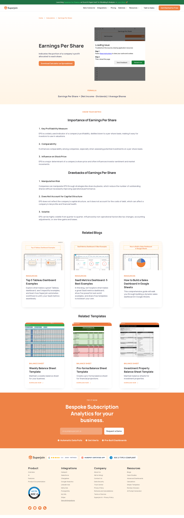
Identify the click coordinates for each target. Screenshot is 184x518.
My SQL (63, 494)
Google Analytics (67, 482)
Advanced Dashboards (135, 478)
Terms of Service (100, 494)
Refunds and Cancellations (103, 491)
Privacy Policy (99, 488)
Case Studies (132, 475)
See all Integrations (68, 500)
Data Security (99, 482)
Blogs (129, 472)
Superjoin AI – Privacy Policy (104, 497)
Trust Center (98, 485)
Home (41, 18)
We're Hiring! (98, 475)
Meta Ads (64, 488)
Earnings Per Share (65, 18)
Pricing (113, 8)
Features (31, 478)
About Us (97, 472)
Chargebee (65, 478)
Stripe (63, 497)
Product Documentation (36, 482)
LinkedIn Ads (65, 485)
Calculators (50, 18)
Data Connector (89, 8)
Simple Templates (133, 485)
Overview (31, 472)
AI (28, 475)
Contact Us (98, 478)
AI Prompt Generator (134, 491)
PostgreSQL (65, 491)
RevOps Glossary (133, 488)
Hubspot (64, 472)
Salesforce (65, 475)
